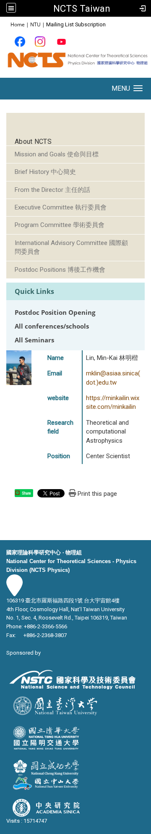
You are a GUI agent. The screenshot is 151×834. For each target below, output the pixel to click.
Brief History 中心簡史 (45, 172)
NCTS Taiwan (81, 8)
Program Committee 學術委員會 (59, 225)
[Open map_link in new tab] (14, 592)
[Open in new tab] (19, 41)
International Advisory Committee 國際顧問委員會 (71, 247)
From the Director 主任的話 (52, 190)
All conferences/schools (52, 326)
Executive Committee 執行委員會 (61, 207)
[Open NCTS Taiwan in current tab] (75, 63)
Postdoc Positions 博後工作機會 (60, 269)
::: (6, 24)
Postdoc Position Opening (55, 312)
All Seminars (34, 340)
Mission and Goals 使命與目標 (57, 154)
